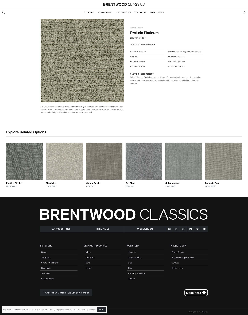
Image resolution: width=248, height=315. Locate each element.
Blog (130, 262)
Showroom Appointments (183, 257)
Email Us (104, 229)
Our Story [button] (140, 12)
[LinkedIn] (190, 229)
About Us (132, 252)
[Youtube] (204, 229)
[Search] (3, 12)
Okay (101, 309)
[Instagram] (169, 229)
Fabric (140, 27)
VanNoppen (203, 311)
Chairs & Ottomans (49, 262)
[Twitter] (197, 229)
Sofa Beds (46, 267)
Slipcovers (45, 273)
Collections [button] (105, 12)
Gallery (88, 252)
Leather (88, 267)
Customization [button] (123, 12)
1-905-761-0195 (62, 229)
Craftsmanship (134, 257)
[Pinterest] (183, 229)
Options (133, 27)
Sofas (43, 252)
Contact (131, 278)
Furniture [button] (89, 12)
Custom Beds (47, 278)
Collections (90, 257)
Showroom (146, 229)
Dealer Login (177, 267)
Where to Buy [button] (157, 12)
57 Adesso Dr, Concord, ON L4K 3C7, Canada (66, 292)
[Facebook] (176, 229)
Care (130, 267)
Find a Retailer (178, 252)
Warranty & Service (136, 273)
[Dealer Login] (244, 12)
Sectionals (46, 257)
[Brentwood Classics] (124, 4)
